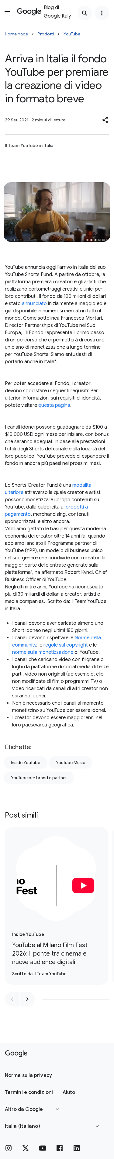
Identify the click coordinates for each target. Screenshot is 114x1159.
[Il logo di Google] (16, 1053)
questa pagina (53, 405)
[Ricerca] (85, 13)
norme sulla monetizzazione (42, 652)
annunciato (34, 304)
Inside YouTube (25, 762)
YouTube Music (70, 762)
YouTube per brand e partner (39, 777)
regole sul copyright (65, 645)
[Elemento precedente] (12, 999)
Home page (16, 34)
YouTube (72, 34)
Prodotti (46, 34)
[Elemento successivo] (27, 999)
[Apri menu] (7, 11)
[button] (105, 120)
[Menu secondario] (102, 13)
